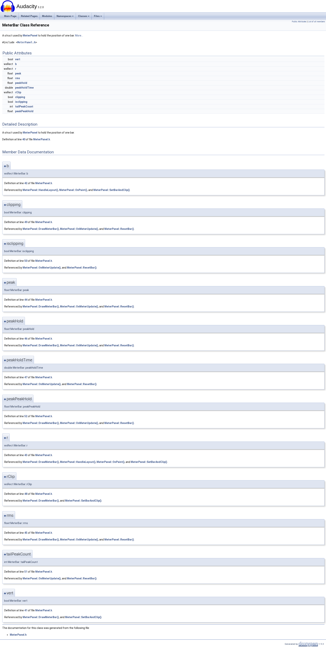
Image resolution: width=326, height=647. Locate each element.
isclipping (21, 101)
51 (25, 571)
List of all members (316, 21)
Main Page (10, 16)
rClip (18, 92)
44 (25, 299)
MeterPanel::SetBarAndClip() (111, 189)
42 (25, 183)
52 (25, 416)
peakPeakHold (24, 111)
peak (18, 73)
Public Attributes (299, 21)
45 (25, 532)
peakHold (21, 82)
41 (25, 610)
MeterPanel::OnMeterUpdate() (79, 228)
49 (25, 222)
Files (97, 16)
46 (25, 338)
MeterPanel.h (26, 42)
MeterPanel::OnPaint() (73, 189)
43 (25, 455)
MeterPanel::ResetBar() (119, 228)
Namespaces (64, 16)
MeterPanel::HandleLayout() (40, 189)
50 (25, 260)
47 (25, 377)
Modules (47, 16)
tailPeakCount (24, 106)
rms (17, 78)
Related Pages (29, 16)
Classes (82, 16)
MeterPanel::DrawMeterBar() (41, 228)
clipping (20, 97)
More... (79, 35)
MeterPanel (30, 35)
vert (17, 59)
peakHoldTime (24, 87)
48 (25, 493)
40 (23, 139)
